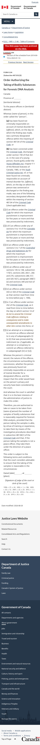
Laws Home (8, 32)
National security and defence (14, 669)
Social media (7, 731)
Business (5, 643)
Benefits (5, 648)
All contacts (6, 612)
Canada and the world (10, 689)
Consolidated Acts (10, 37)
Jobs (3, 628)
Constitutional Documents (12, 524)
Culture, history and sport (12, 674)
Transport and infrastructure (13, 684)
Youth (4, 714)
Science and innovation (11, 699)
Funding (5, 583)
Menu (7, 21)
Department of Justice (21, 28)
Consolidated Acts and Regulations (16, 534)
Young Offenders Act (15, 163)
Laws (4, 593)
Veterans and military (10, 709)
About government (9, 623)
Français (35, 2)
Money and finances (10, 694)
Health (4, 653)
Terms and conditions (12, 735)
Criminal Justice (8, 578)
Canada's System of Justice (12, 588)
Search (4, 539)
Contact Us (6, 549)
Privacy (27, 735)
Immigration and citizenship (13, 633)
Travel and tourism (9, 638)
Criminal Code (16, 152)
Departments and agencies (12, 618)
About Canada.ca (10, 733)
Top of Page (7, 739)
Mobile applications (23, 731)
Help (3, 544)
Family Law (6, 573)
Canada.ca (6, 28)
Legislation (19, 32)
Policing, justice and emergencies (15, 679)
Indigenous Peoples (10, 704)
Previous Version (15, 62)
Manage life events (9, 719)
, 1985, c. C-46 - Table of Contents (19, 41)
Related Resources (9, 529)
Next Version (28, 62)
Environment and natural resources (16, 664)
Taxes (4, 658)
